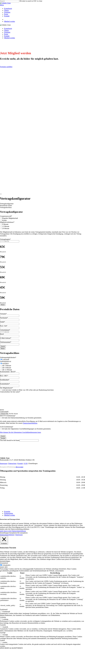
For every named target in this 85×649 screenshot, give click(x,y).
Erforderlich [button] (4, 563)
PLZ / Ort (3, 326)
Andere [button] (2, 640)
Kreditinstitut (4, 380)
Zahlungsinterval (5, 361)
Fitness (6, 30)
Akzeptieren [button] (13, 533)
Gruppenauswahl (6, 216)
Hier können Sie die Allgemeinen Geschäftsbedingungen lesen (20, 432)
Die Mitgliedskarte (6, 388)
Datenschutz (12, 463)
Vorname (3, 314)
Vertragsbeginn (5, 239)
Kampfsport (8, 28)
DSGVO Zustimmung (7, 416)
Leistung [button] (3, 617)
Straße (2, 322)
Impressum (3, 463)
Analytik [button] (3, 625)
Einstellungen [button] (4, 533)
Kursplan (7, 511)
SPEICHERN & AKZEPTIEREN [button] (11, 648)
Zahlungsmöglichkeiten (8, 357)
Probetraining (8, 513)
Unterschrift (4, 411)
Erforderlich (6, 565)
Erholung (7, 32)
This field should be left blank (9, 440)
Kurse (6, 34)
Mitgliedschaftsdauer (7, 222)
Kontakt (6, 36)
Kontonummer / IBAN (8, 372)
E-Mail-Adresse (5, 338)
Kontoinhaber (5, 384)
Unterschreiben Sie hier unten (10, 392)
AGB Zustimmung (6, 427)
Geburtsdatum (5, 330)
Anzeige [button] (2, 632)
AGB (25, 463)
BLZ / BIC (4, 376)
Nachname (4, 318)
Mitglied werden (9, 38)
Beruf (2, 334)
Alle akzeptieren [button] (22, 533)
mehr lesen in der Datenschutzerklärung (13, 531)
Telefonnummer (5, 342)
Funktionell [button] (3, 609)
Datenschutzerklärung (30, 423)
